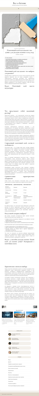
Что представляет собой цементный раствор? (15, 61)
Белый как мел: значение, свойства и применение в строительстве (15, 348)
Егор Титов (21, 54)
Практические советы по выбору (12, 68)
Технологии (10, 381)
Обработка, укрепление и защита (15, 364)
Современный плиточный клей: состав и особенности (16, 62)
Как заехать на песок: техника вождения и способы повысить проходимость (15, 343)
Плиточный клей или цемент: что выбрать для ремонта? (16, 59)
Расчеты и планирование (19, 48)
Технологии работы (12, 383)
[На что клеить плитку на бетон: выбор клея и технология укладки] (4, 307)
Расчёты (10, 372)
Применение (11, 370)
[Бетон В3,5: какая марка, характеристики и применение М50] (35, 307)
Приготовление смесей (13, 368)
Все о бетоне (19, 3)
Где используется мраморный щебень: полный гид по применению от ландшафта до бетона (16, 339)
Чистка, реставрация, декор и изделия (16, 385)
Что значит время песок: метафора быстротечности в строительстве (16, 334)
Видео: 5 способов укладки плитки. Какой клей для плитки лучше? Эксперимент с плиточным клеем (19, 67)
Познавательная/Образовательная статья (16, 366)
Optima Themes (9, 394)
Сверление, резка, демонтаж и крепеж (16, 377)
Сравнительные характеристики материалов (14, 63)
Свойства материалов (12, 379)
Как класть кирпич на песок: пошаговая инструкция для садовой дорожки (16, 352)
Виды (9, 359)
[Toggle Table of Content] (32, 58)
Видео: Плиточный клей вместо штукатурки (14, 60)
